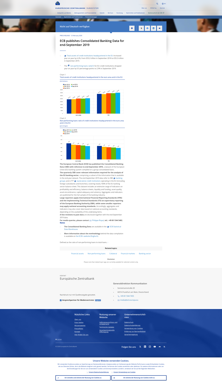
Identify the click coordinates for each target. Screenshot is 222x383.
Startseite (58, 17)
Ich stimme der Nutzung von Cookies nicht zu (139, 378)
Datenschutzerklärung (132, 325)
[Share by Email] (159, 28)
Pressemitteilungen (91, 17)
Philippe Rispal (98, 220)
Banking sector (145, 254)
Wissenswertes (79, 325)
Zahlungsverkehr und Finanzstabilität (85, 13)
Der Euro (110, 13)
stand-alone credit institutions (89, 181)
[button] (160, 3)
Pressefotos (78, 329)
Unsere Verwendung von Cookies (124, 372)
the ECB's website (83, 236)
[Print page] (132, 28)
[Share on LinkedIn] (153, 28)
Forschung (120, 13)
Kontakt (77, 332)
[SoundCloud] (159, 347)
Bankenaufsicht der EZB (155, 13)
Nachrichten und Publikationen (135, 13)
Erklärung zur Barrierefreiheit (135, 331)
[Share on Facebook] (147, 28)
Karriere (162, 8)
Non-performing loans (96, 254)
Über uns (144, 8)
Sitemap (59, 339)
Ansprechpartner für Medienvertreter (78, 300)
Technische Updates (106, 327)
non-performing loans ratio (81, 66)
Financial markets (128, 254)
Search (157, 3)
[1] (93, 66)
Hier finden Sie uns (81, 335)
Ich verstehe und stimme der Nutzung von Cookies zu (83, 378)
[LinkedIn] (145, 347)
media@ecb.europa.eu (129, 300)
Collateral (113, 254)
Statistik (102, 13)
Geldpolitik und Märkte (64, 13)
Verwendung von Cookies (133, 328)
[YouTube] (155, 347)
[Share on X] (141, 28)
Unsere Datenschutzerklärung (99, 372)
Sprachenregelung (131, 334)
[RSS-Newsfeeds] (164, 347)
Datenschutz (128, 322)
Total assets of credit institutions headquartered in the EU (90, 56)
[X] (140, 347)
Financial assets (77, 254)
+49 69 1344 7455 (127, 296)
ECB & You (153, 8)
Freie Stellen (78, 322)
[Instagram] (150, 347)
